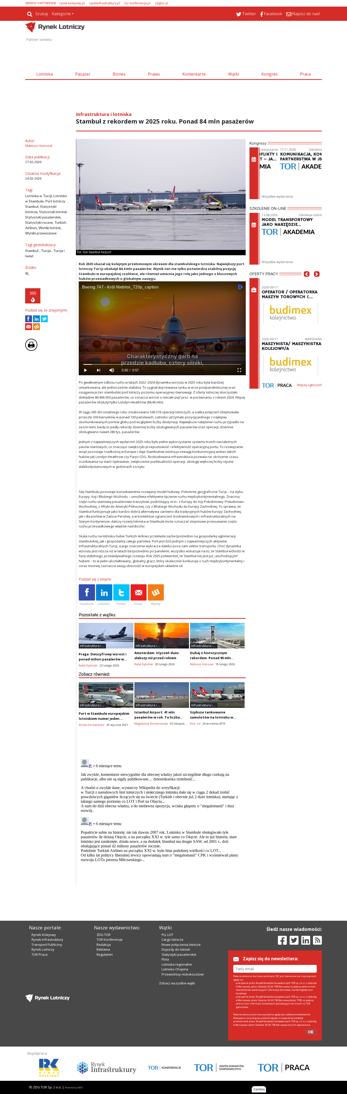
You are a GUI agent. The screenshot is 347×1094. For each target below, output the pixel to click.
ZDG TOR (104, 934)
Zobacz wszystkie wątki (177, 983)
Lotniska (44, 74)
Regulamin (105, 954)
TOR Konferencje (110, 939)
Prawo (154, 74)
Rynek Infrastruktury (47, 939)
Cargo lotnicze (172, 939)
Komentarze (194, 74)
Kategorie (61, 13)
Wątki (233, 74)
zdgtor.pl (161, 3)
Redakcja (104, 944)
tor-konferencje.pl (137, 3)
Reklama (103, 949)
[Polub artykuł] (28, 318)
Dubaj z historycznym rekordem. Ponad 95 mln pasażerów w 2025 (210, 658)
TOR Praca (39, 954)
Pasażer (82, 74)
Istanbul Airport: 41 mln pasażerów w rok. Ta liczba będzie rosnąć (157, 717)
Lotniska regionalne (177, 964)
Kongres (269, 74)
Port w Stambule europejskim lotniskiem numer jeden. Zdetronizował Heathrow (104, 718)
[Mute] (111, 370)
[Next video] (98, 370)
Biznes (119, 74)
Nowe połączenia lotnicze (181, 944)
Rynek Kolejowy (43, 934)
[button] (307, 281)
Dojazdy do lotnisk (176, 949)
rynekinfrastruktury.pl (104, 3)
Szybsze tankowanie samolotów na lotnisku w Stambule (211, 717)
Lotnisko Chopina (175, 969)
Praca (305, 74)
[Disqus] (162, 820)
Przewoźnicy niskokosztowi (183, 974)
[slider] (162, 364)
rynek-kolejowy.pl (72, 3)
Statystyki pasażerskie (179, 954)
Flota (165, 959)
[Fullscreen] (239, 370)
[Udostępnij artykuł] (36, 318)
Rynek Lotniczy (42, 949)
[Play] (85, 370)
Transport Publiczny (46, 944)
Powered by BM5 (74, 1087)
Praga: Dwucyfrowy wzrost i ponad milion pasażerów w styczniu (103, 659)
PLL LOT (167, 934)
